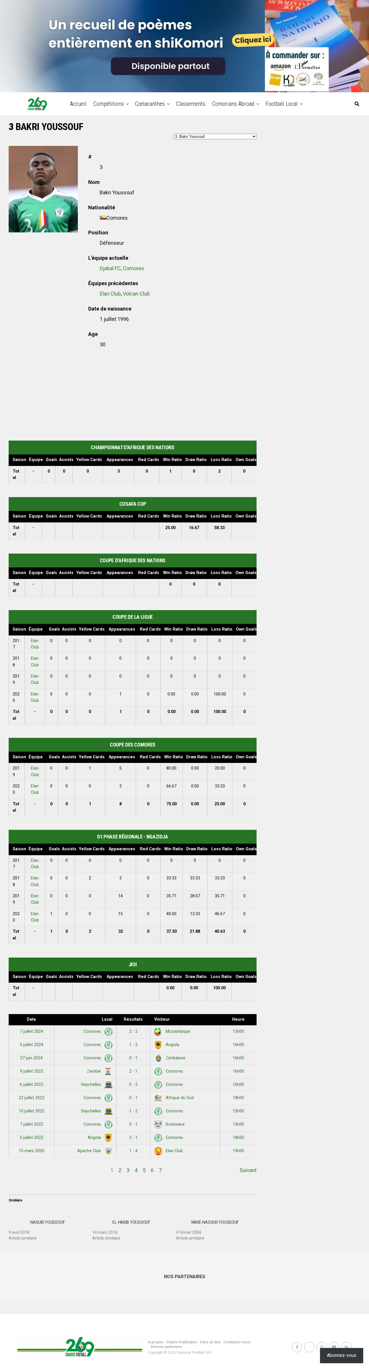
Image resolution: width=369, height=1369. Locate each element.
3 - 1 (133, 1137)
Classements (190, 103)
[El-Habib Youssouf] (134, 1228)
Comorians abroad (233, 103)
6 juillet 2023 (31, 1084)
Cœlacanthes (150, 103)
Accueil (78, 103)
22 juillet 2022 (31, 1097)
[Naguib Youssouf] (50, 1228)
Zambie (94, 1071)
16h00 (238, 1044)
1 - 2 (133, 1044)
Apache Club (89, 1150)
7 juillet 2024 (31, 1031)
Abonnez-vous (341, 1355)
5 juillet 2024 (31, 1044)
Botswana (174, 1124)
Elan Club (110, 294)
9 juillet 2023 (31, 1071)
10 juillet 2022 (31, 1111)
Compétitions (108, 103)
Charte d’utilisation (181, 1342)
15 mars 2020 (31, 1150)
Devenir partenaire (166, 1347)
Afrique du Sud (179, 1097)
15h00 (238, 1111)
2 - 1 (133, 1071)
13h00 (238, 1031)
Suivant (248, 1170)
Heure (238, 1019)
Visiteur (162, 1019)
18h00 (238, 1097)
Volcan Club (136, 294)
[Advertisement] (133, 394)
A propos (155, 1342)
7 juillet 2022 (31, 1124)
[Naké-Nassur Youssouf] (218, 1228)
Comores (133, 268)
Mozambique (177, 1031)
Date (31, 1019)
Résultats (133, 1019)
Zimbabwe (175, 1058)
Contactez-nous (237, 1342)
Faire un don (210, 1342)
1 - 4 (133, 1150)
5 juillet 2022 (31, 1137)
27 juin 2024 (31, 1058)
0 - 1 (133, 1058)
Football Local (282, 103)
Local (107, 1019)
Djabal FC (110, 268)
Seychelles (91, 1084)
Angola (172, 1044)
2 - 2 (133, 1031)
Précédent (21, 1170)
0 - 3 (133, 1084)
